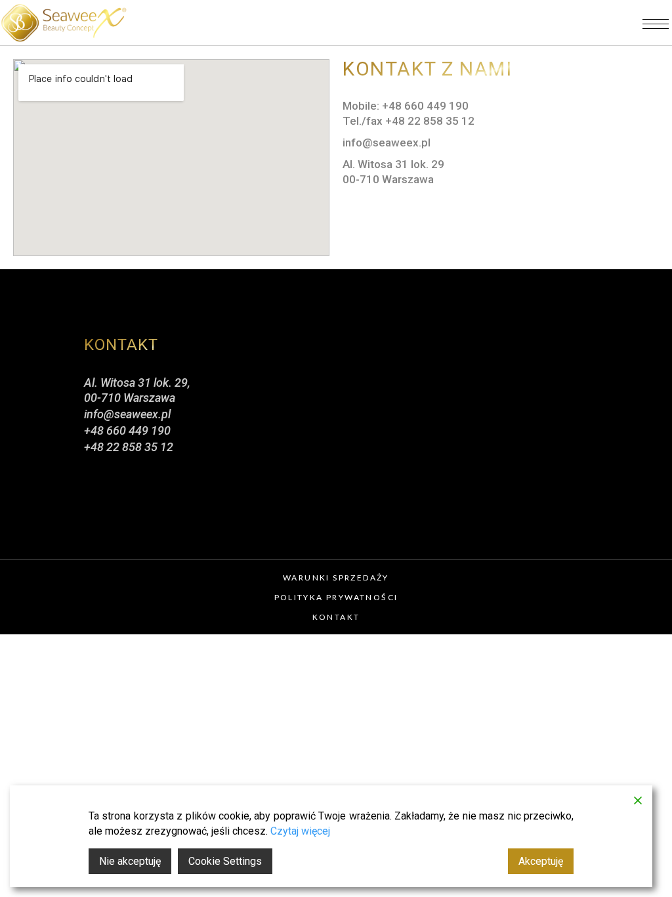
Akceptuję (540, 861)
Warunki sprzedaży (336, 577)
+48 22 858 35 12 (128, 447)
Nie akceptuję (130, 861)
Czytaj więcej (300, 831)
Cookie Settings (225, 861)
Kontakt (336, 617)
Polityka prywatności (336, 597)
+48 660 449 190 (127, 430)
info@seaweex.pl (127, 414)
